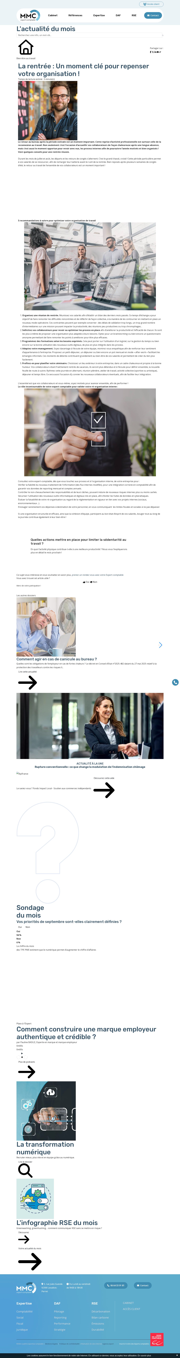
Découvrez (23, 1232)
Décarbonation (101, 1311)
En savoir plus (144, 1355)
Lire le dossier (25, 1161)
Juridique (22, 1329)
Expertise (99, 15)
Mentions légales (51, 1344)
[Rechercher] (163, 35)
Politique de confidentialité (69, 1344)
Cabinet (52, 15)
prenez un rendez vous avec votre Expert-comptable (97, 574)
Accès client (153, 4)
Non (28, 927)
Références (75, 15)
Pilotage (59, 1311)
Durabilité (98, 1329)
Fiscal (19, 1323)
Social (19, 1317)
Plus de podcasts (26, 1061)
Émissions (98, 1323)
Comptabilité (24, 1311)
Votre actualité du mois (29, 1248)
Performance (62, 1323)
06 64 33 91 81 (117, 1285)
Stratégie (59, 1329)
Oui (20, 927)
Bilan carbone (100, 1317)
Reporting (60, 1317)
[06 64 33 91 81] (175, 682)
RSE (134, 15)
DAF (118, 15)
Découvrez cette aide (104, 778)
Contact (154, 15)
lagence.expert (108, 1344)
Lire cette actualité (27, 671)
